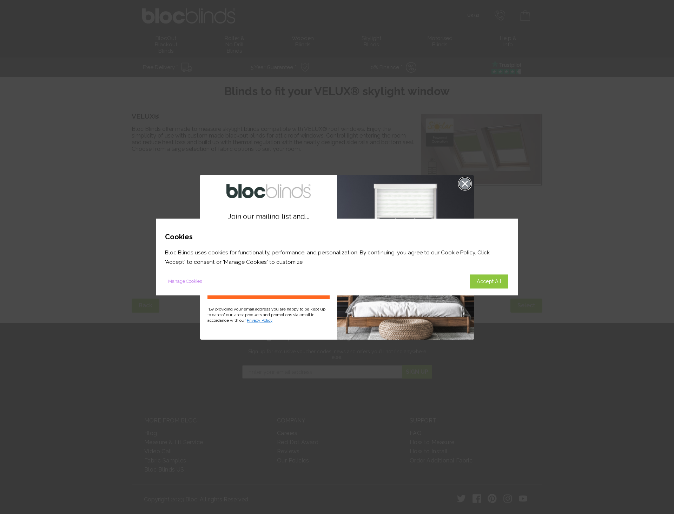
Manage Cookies (185, 281)
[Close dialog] (465, 184)
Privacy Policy (259, 320)
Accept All (489, 281)
